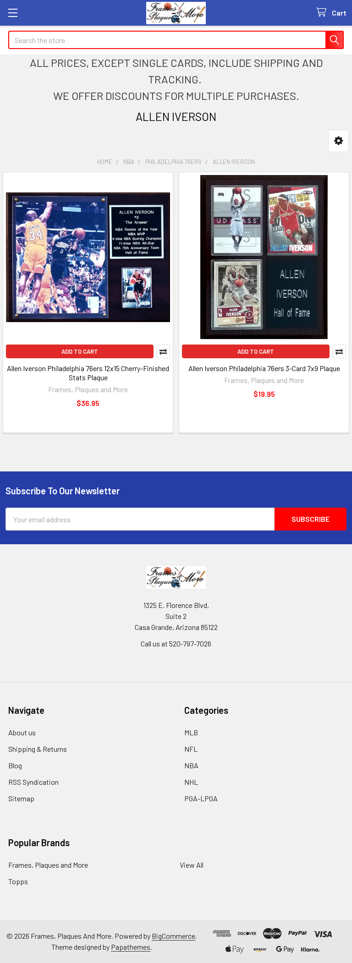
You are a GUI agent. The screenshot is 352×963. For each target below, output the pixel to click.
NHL (191, 781)
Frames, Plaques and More (48, 864)
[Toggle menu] (12, 12)
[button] (338, 141)
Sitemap (21, 798)
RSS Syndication (33, 781)
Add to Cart (79, 351)
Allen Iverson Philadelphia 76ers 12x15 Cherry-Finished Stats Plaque (88, 373)
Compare (163, 351)
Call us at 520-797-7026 (176, 643)
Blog (15, 765)
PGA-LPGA (201, 798)
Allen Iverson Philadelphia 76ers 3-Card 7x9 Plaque (264, 368)
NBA (191, 765)
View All (192, 864)
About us (22, 732)
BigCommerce (173, 935)
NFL (191, 748)
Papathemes (130, 946)
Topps (18, 881)
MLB (191, 732)
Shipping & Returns (37, 748)
